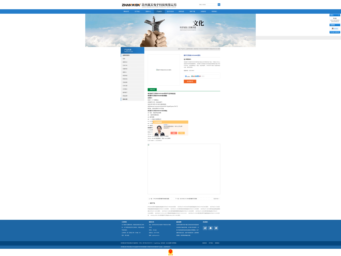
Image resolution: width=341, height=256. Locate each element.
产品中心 (183, 49)
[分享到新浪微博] (194, 76)
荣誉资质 (181, 11)
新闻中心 (148, 11)
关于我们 (137, 11)
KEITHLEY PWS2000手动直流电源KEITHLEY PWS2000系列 (193, 206)
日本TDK (125, 65)
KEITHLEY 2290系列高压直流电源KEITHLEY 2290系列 (185, 209)
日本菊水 (125, 89)
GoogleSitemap (157, 243)
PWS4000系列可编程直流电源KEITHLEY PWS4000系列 (162, 206)
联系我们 (214, 11)
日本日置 (125, 85)
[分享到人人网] (198, 76)
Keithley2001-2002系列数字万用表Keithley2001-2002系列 (165, 215)
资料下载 (192, 11)
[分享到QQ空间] (192, 76)
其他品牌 (125, 95)
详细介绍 (152, 89)
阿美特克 (125, 79)
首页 (179, 49)
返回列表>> (216, 198)
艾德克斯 (125, 82)
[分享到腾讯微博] (196, 76)
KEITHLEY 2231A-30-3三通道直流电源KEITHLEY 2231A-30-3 (171, 213)
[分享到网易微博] (200, 76)
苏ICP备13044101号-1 (148, 243)
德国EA (125, 72)
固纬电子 (125, 92)
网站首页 (126, 11)
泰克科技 (125, 75)
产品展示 (159, 11)
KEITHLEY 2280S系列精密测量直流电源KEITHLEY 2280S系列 (178, 211)
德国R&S (125, 62)
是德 (124, 58)
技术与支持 (170, 11)
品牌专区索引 (189, 49)
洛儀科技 (125, 68)
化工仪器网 (168, 243)
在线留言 (203, 11)
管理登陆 (174, 243)
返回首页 (204, 243)
